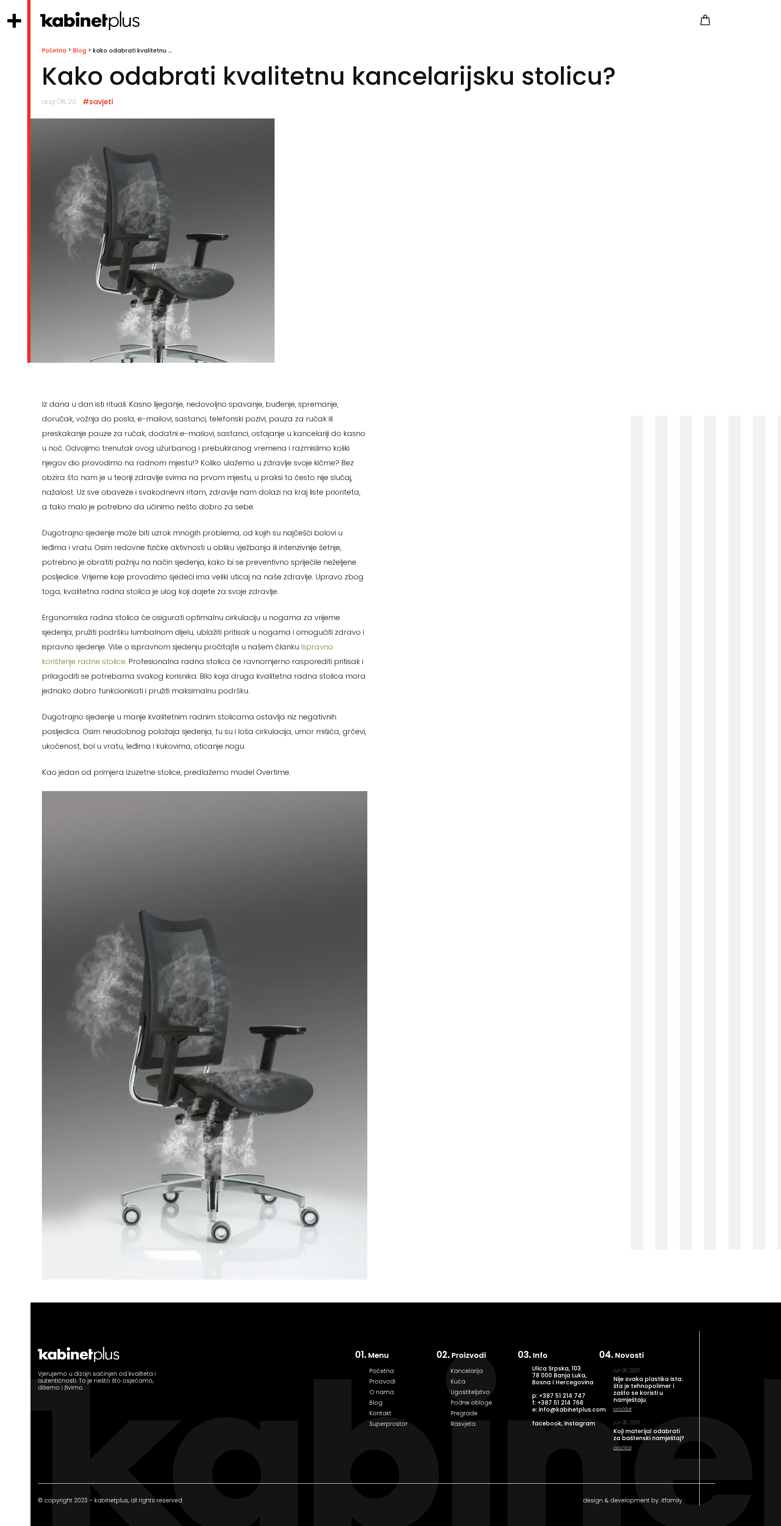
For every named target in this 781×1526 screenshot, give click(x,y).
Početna (54, 50)
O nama (381, 1392)
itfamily (671, 1500)
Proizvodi (382, 1381)
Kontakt (380, 1413)
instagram (579, 1423)
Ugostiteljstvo (470, 1392)
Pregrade (464, 1413)
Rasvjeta (463, 1424)
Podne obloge (471, 1403)
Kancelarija (467, 1371)
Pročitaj (622, 1408)
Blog (79, 50)
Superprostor (388, 1424)
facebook (546, 1423)
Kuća (458, 1381)
